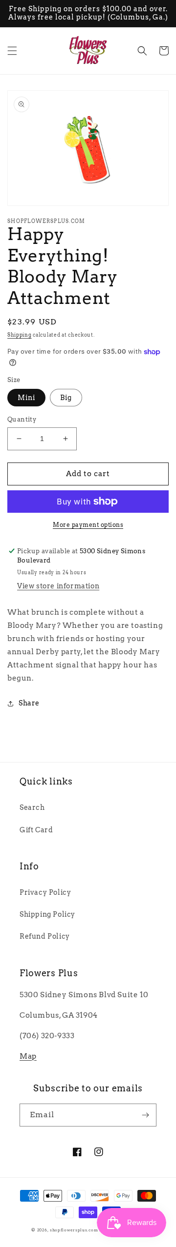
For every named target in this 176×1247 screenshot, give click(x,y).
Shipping (19, 335)
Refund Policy (45, 936)
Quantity (21, 419)
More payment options (88, 524)
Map (28, 1056)
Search (32, 807)
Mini (26, 398)
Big (66, 398)
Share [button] (29, 703)
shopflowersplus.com (74, 1229)
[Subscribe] (145, 1115)
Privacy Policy (45, 892)
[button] (12, 50)
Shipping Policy (47, 914)
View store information (58, 586)
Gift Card (36, 830)
